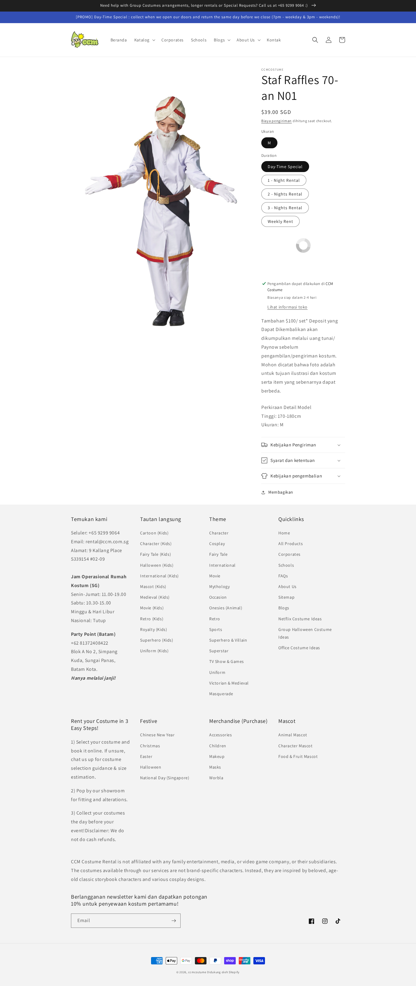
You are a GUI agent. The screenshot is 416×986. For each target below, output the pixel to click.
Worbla (216, 777)
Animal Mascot (292, 735)
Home (284, 533)
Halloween (150, 767)
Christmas (150, 745)
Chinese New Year (157, 735)
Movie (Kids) (152, 608)
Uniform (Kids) (154, 650)
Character (218, 533)
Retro (214, 619)
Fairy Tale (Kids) (155, 554)
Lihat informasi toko (287, 307)
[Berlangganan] (173, 921)
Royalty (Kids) (153, 629)
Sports (215, 629)
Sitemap (286, 597)
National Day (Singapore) (164, 777)
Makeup (217, 756)
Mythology (219, 586)
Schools (286, 565)
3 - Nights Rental (285, 207)
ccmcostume (197, 972)
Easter (146, 756)
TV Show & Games (226, 661)
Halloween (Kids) (157, 565)
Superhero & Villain (228, 640)
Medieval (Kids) (155, 597)
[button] (144, 39)
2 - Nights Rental (285, 194)
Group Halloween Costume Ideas (305, 633)
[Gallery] (160, 201)
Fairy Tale (218, 554)
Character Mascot (295, 745)
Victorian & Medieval (229, 683)
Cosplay (217, 543)
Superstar (218, 650)
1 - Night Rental (284, 180)
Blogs (283, 608)
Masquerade (221, 693)
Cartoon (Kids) (154, 533)
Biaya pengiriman (276, 120)
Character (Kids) (156, 543)
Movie (214, 576)
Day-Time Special (285, 166)
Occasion (218, 597)
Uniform (217, 672)
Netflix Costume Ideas (300, 619)
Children (217, 745)
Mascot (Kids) (153, 586)
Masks (215, 767)
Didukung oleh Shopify (223, 972)
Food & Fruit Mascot (298, 756)
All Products (290, 543)
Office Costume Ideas (299, 647)
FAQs (283, 576)
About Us (287, 586)
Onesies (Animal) (225, 608)
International (222, 565)
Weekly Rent (280, 221)
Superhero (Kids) (156, 640)
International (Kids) (159, 576)
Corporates (289, 554)
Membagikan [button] (280, 492)
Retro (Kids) (151, 619)
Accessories (220, 735)
